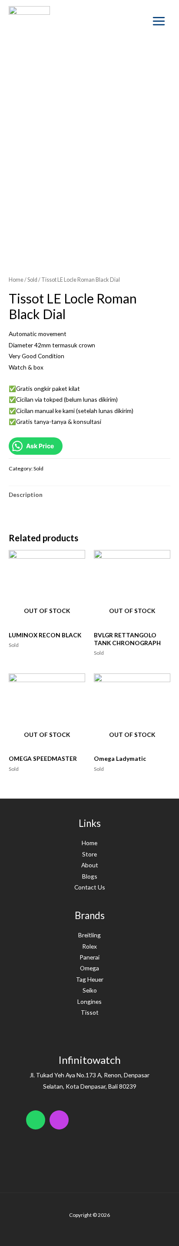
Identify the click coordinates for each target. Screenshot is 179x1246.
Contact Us (89, 887)
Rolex (89, 946)
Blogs (89, 876)
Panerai (89, 957)
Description (26, 494)
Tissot (90, 1012)
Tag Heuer (89, 979)
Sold (32, 280)
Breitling (89, 935)
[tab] (89, 494)
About (89, 865)
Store (89, 854)
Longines (89, 1001)
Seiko (90, 990)
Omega (89, 968)
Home (16, 280)
